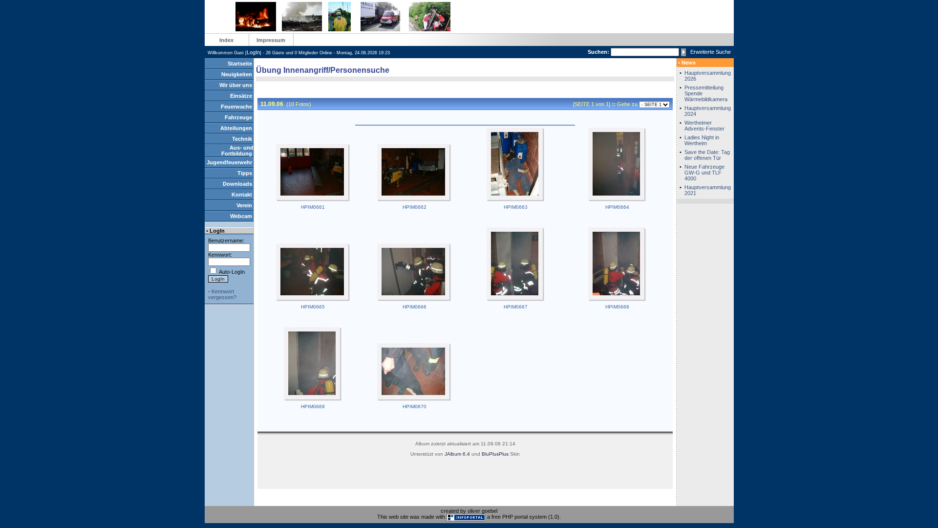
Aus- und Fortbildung (237, 150)
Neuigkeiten (236, 74)
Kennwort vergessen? (222, 294)
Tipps (244, 173)
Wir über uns (235, 85)
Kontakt (242, 195)
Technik (242, 139)
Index (226, 40)
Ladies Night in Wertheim (701, 140)
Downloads (237, 184)
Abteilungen (236, 128)
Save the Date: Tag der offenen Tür (707, 155)
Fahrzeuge (238, 117)
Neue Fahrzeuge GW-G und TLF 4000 (704, 172)
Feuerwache (236, 107)
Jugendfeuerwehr (229, 162)
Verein (244, 205)
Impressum (270, 40)
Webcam (241, 216)
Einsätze (241, 96)
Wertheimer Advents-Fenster (704, 126)
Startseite (240, 63)
